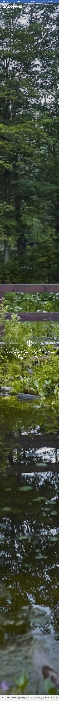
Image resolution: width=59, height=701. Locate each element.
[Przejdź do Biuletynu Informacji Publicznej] (52, 1)
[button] (6, 1)
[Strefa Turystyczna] (12, 6)
